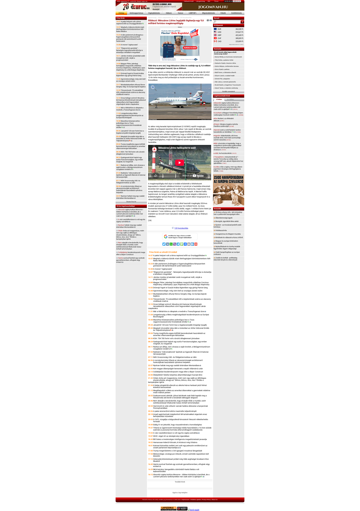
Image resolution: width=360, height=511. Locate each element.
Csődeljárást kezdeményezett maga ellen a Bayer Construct (178, 372)
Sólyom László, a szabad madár (224, 75)
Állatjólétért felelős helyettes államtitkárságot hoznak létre (177, 375)
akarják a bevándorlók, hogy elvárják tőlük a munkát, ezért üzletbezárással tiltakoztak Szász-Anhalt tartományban (129, 246)
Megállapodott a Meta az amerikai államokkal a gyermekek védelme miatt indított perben (181, 391)
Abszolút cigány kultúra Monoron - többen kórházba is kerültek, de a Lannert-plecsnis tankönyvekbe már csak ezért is (181, 476)
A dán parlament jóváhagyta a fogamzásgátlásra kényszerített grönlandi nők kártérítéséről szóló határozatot (129, 38)
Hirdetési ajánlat (195, 499)
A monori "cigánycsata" (127, 45)
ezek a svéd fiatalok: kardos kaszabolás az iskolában (227, 131)
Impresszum (185, 499)
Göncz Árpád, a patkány (221, 69)
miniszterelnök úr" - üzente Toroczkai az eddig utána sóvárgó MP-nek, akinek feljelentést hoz (228, 160)
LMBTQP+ (192, 13)
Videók (223, 13)
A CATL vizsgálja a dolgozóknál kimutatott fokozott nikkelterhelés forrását (180, 420)
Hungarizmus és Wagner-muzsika (228, 234)
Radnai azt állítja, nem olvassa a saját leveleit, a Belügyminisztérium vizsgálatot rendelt (130, 167)
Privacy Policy (206, 499)
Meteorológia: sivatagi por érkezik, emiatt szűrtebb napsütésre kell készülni (181, 455)
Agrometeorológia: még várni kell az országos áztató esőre (130, 80)
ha (225, 153)
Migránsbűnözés (208, 13)
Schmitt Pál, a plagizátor (222, 79)
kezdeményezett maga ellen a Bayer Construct (130, 253)
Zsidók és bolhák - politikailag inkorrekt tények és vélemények (225, 259)
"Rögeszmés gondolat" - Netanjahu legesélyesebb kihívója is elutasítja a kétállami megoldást (129, 50)
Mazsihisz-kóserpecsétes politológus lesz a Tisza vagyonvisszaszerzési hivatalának (129, 124)
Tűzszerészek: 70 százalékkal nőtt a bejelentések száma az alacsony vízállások (130, 92)
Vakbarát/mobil (189, 1)
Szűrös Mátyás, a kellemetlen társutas (226, 66)
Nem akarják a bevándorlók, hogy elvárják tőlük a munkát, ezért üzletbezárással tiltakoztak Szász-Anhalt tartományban (179, 402)
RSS (209, 1)
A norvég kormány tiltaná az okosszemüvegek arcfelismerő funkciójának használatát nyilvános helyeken (129, 189)
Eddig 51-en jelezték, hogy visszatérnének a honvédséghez (177, 425)
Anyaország (152, 17)
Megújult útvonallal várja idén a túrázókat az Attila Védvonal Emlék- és (130, 138)
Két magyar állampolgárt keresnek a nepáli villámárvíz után (178, 369)
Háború (169, 13)
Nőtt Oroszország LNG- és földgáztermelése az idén (128, 182)
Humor (180, 13)
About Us (215, 499)
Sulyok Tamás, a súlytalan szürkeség (226, 88)
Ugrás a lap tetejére (179, 492)
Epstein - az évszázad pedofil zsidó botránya (227, 226)
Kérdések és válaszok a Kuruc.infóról (229, 237)
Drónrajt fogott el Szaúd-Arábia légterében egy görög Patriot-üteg (130, 74)
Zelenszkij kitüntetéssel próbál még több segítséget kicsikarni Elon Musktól (181, 460)
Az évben (230, 99)
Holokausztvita (221, 230)
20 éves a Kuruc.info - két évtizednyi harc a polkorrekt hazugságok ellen (228, 213)
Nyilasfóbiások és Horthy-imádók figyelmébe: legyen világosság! (227, 248)
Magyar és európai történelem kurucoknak (226, 242)
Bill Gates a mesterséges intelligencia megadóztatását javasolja (180, 439)
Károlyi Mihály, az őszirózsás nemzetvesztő (228, 57)
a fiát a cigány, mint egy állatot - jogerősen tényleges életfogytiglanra (228, 169)
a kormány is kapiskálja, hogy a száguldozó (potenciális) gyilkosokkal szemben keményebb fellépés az (227, 146)
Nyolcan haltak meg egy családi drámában (130, 197)
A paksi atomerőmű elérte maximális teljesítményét (175, 411)
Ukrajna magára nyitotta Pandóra (226, 125)
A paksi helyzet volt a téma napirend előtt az (129, 23)
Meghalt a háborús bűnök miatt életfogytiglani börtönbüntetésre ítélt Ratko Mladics (130, 29)
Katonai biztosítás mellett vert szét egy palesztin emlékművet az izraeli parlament (180, 447)
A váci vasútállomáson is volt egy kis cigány (175, 433)
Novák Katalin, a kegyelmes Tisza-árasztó (227, 85)
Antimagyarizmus (136, 13)
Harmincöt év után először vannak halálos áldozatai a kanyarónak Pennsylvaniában (180, 407)
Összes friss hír (131, 201)
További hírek (180, 482)
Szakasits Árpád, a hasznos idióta (225, 63)
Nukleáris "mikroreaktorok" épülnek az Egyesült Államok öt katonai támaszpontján (130, 175)
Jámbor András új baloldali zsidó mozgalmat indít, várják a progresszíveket (130, 58)
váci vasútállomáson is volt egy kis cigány (130, 220)
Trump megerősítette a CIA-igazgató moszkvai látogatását (177, 451)
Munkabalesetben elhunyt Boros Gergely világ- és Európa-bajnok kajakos (131, 86)
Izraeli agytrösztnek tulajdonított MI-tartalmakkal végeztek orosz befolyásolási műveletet (180, 415)
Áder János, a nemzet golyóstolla (225, 82)
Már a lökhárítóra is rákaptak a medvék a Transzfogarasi (129, 109)
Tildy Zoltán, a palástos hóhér (223, 60)
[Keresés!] (242, 22)
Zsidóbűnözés (236, 13)
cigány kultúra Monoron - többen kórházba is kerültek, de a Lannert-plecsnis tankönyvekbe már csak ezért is (129, 213)
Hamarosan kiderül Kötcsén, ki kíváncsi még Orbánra (175, 442)
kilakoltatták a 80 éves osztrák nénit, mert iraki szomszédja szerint (227, 138)
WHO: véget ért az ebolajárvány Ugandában (171, 436)
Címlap (121, 13)
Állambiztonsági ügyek (224, 218)
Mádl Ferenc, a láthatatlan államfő (225, 72)
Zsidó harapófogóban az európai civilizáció (227, 253)
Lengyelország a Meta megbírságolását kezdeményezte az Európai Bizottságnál (129, 115)
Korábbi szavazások (228, 91)
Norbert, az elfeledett (224, 119)
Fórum (216, 1)
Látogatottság (200, 1)
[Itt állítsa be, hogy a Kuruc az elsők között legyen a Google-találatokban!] (180, 240)
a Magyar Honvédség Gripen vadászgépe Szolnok (228, 114)
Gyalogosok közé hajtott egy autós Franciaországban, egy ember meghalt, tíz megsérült (129, 159)
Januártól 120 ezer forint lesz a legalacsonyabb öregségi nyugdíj (130, 132)
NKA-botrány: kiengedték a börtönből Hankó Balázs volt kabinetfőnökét (176, 470)
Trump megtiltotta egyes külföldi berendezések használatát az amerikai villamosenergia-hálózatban (130, 146)
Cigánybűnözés (154, 13)
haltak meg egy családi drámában (129, 226)
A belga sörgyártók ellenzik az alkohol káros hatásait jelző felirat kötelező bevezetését (180, 386)
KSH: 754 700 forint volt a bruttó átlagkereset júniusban (130, 153)
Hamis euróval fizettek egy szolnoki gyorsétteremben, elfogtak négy (181, 465)
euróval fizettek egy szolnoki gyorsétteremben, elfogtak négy (130, 260)
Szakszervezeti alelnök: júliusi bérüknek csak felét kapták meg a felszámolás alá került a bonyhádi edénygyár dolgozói (180, 397)
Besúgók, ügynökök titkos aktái (227, 221)
